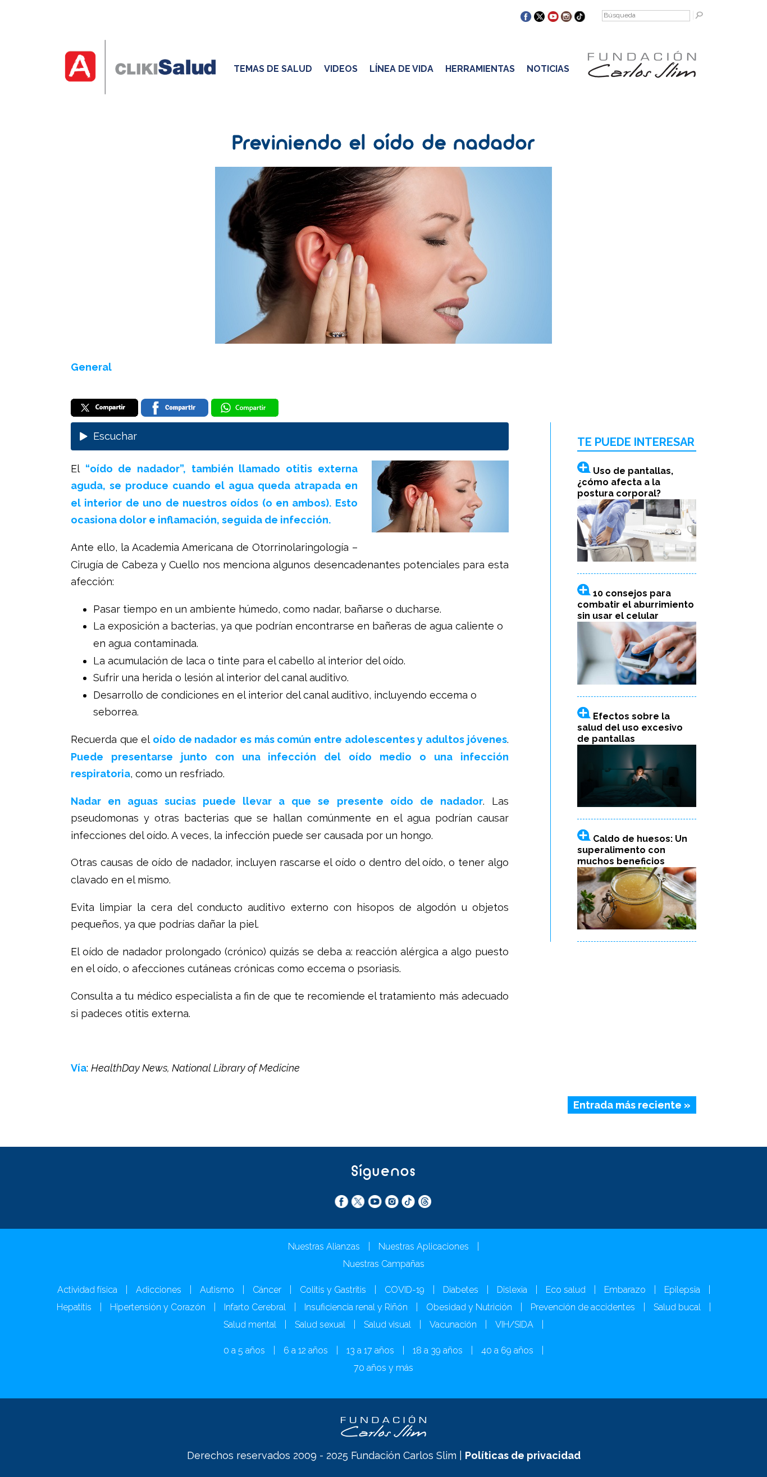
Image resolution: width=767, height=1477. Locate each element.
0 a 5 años (244, 1350)
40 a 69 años (507, 1350)
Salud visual (387, 1324)
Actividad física (87, 1289)
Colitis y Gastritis (333, 1289)
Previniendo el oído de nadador (383, 144)
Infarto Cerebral (255, 1307)
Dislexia (512, 1289)
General (91, 367)
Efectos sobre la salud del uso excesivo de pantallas (630, 727)
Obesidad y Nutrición (469, 1307)
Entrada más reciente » (632, 1105)
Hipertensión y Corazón (158, 1307)
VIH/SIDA (514, 1324)
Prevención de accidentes (583, 1307)
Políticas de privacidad (523, 1455)
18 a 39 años (438, 1350)
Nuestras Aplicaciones (423, 1246)
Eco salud (566, 1289)
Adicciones (158, 1289)
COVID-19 (404, 1289)
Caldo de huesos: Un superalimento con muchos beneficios (632, 850)
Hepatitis (74, 1307)
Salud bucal (677, 1307)
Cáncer (267, 1289)
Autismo (217, 1289)
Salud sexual (320, 1324)
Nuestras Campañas (383, 1264)
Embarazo (625, 1289)
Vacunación (453, 1324)
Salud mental (249, 1324)
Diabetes (460, 1289)
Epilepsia (682, 1289)
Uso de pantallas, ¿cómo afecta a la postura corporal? (625, 482)
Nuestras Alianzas (324, 1246)
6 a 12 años (306, 1350)
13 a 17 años (370, 1350)
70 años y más (383, 1367)
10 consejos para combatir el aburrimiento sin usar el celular (635, 604)
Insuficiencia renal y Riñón (356, 1307)
